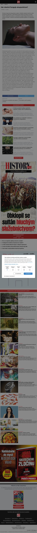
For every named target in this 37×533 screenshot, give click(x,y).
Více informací (30, 262)
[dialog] (18, 266)
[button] (18, 264)
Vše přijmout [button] (28, 273)
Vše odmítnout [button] (18, 273)
